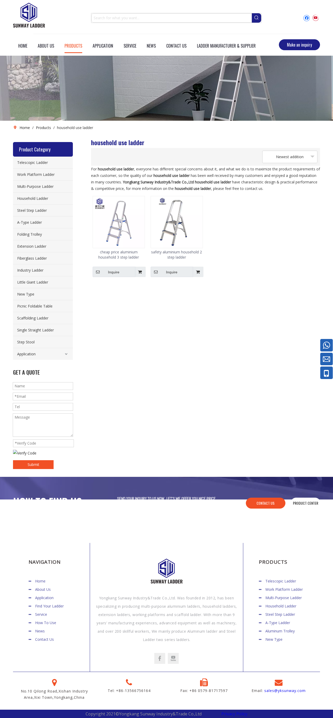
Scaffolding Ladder (32, 318)
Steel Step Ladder (32, 210)
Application (26, 353)
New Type (25, 294)
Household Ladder (32, 198)
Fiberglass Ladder (32, 258)
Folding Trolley (29, 234)
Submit (33, 464)
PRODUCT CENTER (305, 503)
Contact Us (44, 639)
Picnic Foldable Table (35, 306)
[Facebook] (306, 17)
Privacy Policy (234, 714)
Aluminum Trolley (280, 631)
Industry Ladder (30, 270)
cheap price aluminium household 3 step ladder (118, 254)
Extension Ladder (31, 246)
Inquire (113, 272)
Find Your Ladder (49, 606)
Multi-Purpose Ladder (35, 186)
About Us (43, 589)
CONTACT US (265, 503)
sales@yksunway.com (285, 690)
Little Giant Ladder (32, 282)
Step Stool (26, 341)
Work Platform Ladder (36, 174)
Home (40, 581)
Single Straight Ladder (35, 330)
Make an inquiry (299, 45)
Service (41, 614)
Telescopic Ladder (32, 162)
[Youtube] (315, 17)
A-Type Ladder (29, 222)
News (40, 631)
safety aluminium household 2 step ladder (176, 254)
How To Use (45, 622)
